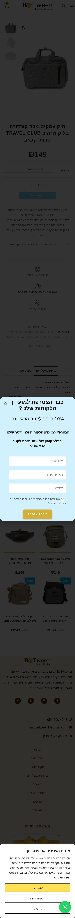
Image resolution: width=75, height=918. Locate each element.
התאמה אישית (37, 898)
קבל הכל (38, 887)
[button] (65, 907)
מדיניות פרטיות (60, 877)
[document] (37, 459)
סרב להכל (37, 909)
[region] (37, 881)
